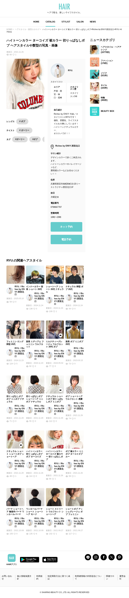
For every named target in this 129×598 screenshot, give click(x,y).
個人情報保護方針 (24, 577)
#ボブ (35, 139)
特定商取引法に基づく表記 (59, 577)
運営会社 (122, 577)
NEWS (93, 22)
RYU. (70, 70)
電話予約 (66, 239)
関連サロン (110, 577)
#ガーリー (20, 139)
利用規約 (39, 577)
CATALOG (50, 22)
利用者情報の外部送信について (88, 577)
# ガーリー (24, 130)
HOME (36, 22)
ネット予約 (66, 226)
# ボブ (22, 121)
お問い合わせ (7, 577)
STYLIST (66, 22)
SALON (80, 22)
